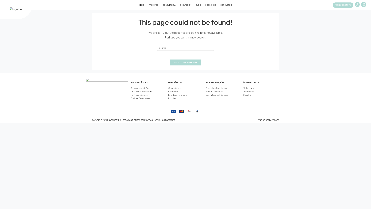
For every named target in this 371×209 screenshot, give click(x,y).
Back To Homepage (185, 62)
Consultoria (169, 5)
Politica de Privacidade (141, 91)
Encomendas (249, 91)
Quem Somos (174, 88)
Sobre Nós (210, 5)
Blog (198, 5)
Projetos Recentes (214, 91)
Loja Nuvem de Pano (177, 95)
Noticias (172, 98)
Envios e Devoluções (140, 98)
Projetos (153, 5)
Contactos (226, 5)
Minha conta (248, 88)
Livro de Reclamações (268, 120)
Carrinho (247, 95)
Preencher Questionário (217, 88)
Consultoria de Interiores (217, 95)
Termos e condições (140, 88)
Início (141, 5)
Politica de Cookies (140, 95)
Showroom (185, 5)
